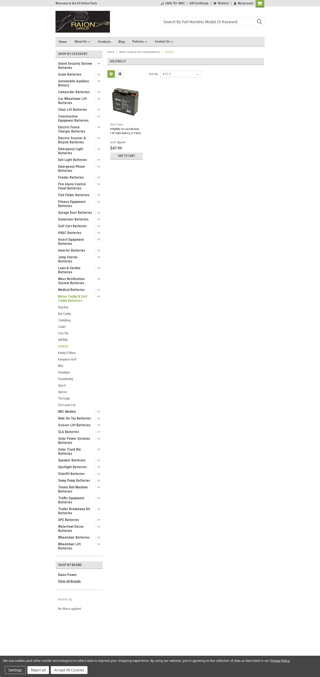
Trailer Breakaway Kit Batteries (74, 511)
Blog (121, 42)
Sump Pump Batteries (74, 480)
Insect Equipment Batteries (71, 241)
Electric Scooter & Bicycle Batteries (72, 140)
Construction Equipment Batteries (73, 118)
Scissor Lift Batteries (74, 425)
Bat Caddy (64, 314)
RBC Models (67, 412)
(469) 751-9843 (174, 3)
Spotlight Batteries (72, 467)
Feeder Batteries (71, 177)
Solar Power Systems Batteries (74, 440)
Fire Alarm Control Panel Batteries (72, 186)
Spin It (62, 385)
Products (104, 42)
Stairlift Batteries (71, 474)
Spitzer (62, 392)
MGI (60, 366)
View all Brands (69, 581)
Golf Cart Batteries (72, 226)
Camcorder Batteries (74, 92)
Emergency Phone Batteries (71, 168)
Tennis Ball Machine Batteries (73, 489)
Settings (15, 670)
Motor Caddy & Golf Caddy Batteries (72, 298)
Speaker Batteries (72, 460)
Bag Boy (63, 307)
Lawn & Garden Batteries (69, 270)
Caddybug (64, 320)
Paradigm (64, 372)
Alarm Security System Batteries (75, 65)
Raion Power (67, 575)
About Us (81, 41)
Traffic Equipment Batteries (71, 500)
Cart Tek (63, 333)
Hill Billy (63, 340)
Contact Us (162, 41)
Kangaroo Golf (67, 359)
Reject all (38, 670)
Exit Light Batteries (72, 160)
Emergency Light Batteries (70, 151)
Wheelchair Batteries (74, 537)
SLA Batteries (68, 432)
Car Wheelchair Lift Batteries (72, 101)
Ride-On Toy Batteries (74, 418)
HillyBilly (63, 346)
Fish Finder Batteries (73, 195)
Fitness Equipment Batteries (72, 204)
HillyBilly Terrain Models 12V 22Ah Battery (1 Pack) (125, 131)
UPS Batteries (68, 520)
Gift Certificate (199, 3)
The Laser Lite (67, 405)
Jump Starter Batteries (68, 259)
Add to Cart (126, 156)
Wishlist (223, 3)
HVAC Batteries (69, 233)
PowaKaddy (65, 379)
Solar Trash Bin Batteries (69, 451)
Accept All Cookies (69, 670)
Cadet (62, 327)
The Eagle (64, 398)
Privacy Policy (279, 661)
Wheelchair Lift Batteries (69, 546)
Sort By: (153, 74)
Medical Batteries (71, 290)
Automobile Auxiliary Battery (73, 83)
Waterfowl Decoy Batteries (71, 528)
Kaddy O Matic (67, 353)
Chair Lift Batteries (72, 110)
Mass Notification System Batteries (71, 281)
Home (63, 42)
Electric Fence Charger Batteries (71, 129)
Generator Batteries (73, 219)
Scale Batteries (69, 74)
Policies (138, 41)
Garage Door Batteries (75, 213)
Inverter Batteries (71, 250)
